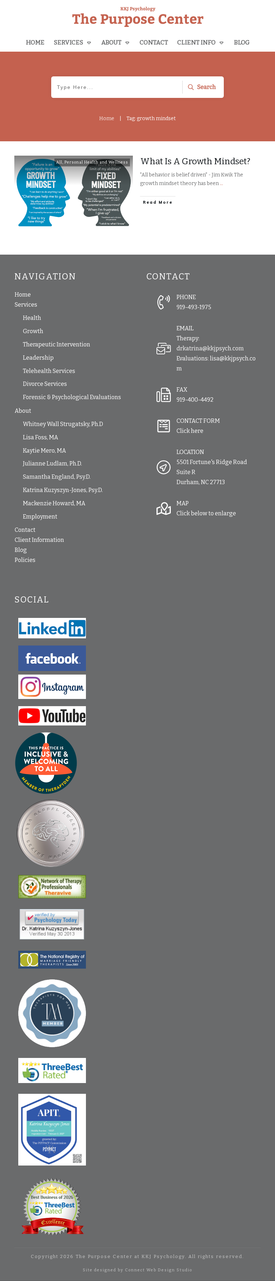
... (221, 183)
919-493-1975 (194, 307)
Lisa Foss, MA (40, 437)
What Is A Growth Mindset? (195, 161)
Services (26, 304)
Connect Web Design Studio (158, 1270)
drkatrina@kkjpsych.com (210, 348)
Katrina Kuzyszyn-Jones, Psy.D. (63, 490)
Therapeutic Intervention (56, 344)
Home (23, 294)
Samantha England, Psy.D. (57, 476)
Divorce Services (45, 383)
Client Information (39, 539)
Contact (25, 529)
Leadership (38, 357)
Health (32, 318)
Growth (33, 331)
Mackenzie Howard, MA (54, 503)
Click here (190, 430)
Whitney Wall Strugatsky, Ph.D (63, 424)
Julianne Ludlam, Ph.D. (52, 463)
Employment (40, 516)
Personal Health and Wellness (96, 162)
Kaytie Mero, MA (44, 450)
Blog (21, 550)
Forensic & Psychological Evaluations (72, 397)
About (23, 410)
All (59, 162)
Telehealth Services (49, 371)
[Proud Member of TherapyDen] (46, 763)
